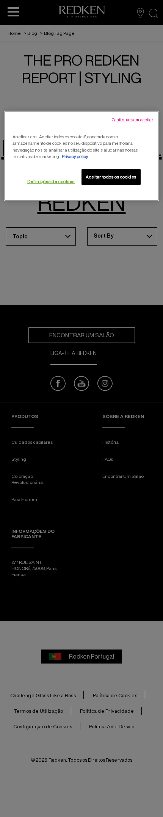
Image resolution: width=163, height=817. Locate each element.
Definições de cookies (51, 181)
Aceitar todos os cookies (111, 177)
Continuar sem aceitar (132, 120)
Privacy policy (75, 156)
